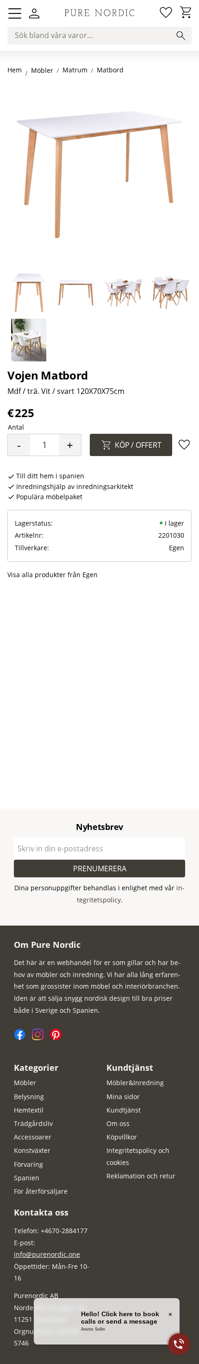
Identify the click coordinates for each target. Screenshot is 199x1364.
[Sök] (181, 35)
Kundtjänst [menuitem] (129, 1067)
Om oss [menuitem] (118, 1123)
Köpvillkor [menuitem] (121, 1136)
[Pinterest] (58, 1037)
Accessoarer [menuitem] (32, 1136)
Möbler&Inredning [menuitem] (135, 1082)
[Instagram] (41, 1037)
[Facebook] (23, 1037)
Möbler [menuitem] (25, 1082)
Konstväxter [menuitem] (32, 1150)
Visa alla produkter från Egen (52, 574)
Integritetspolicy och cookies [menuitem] (137, 1156)
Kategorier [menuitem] (36, 1067)
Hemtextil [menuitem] (29, 1110)
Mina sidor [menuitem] (123, 1096)
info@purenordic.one (47, 1254)
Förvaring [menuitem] (28, 1164)
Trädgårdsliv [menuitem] (33, 1123)
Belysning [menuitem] (29, 1096)
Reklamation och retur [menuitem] (140, 1175)
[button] (15, 13)
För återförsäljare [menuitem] (41, 1191)
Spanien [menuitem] (26, 1177)
